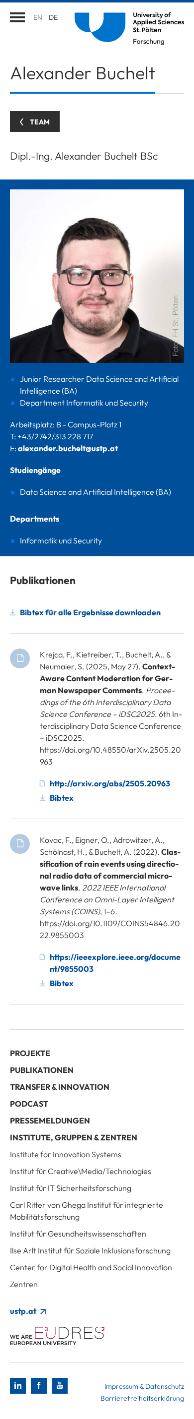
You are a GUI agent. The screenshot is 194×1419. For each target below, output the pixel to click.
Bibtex (62, 798)
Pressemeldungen (50, 1120)
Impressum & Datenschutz (144, 1386)
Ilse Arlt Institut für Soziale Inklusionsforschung (90, 1250)
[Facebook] (39, 1386)
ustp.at (24, 1311)
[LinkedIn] (18, 1386)
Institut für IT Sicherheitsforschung (70, 1188)
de (53, 17)
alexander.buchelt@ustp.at (68, 448)
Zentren (24, 1284)
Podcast (29, 1104)
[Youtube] (60, 1386)
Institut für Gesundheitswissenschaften (78, 1234)
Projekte (30, 1053)
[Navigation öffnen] (17, 17)
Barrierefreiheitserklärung (142, 1398)
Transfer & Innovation (59, 1087)
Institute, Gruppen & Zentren (73, 1137)
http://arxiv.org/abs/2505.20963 (110, 783)
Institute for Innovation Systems (65, 1154)
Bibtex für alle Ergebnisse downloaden (90, 612)
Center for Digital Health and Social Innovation (91, 1267)
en (37, 17)
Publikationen (42, 1070)
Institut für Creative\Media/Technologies (80, 1171)
